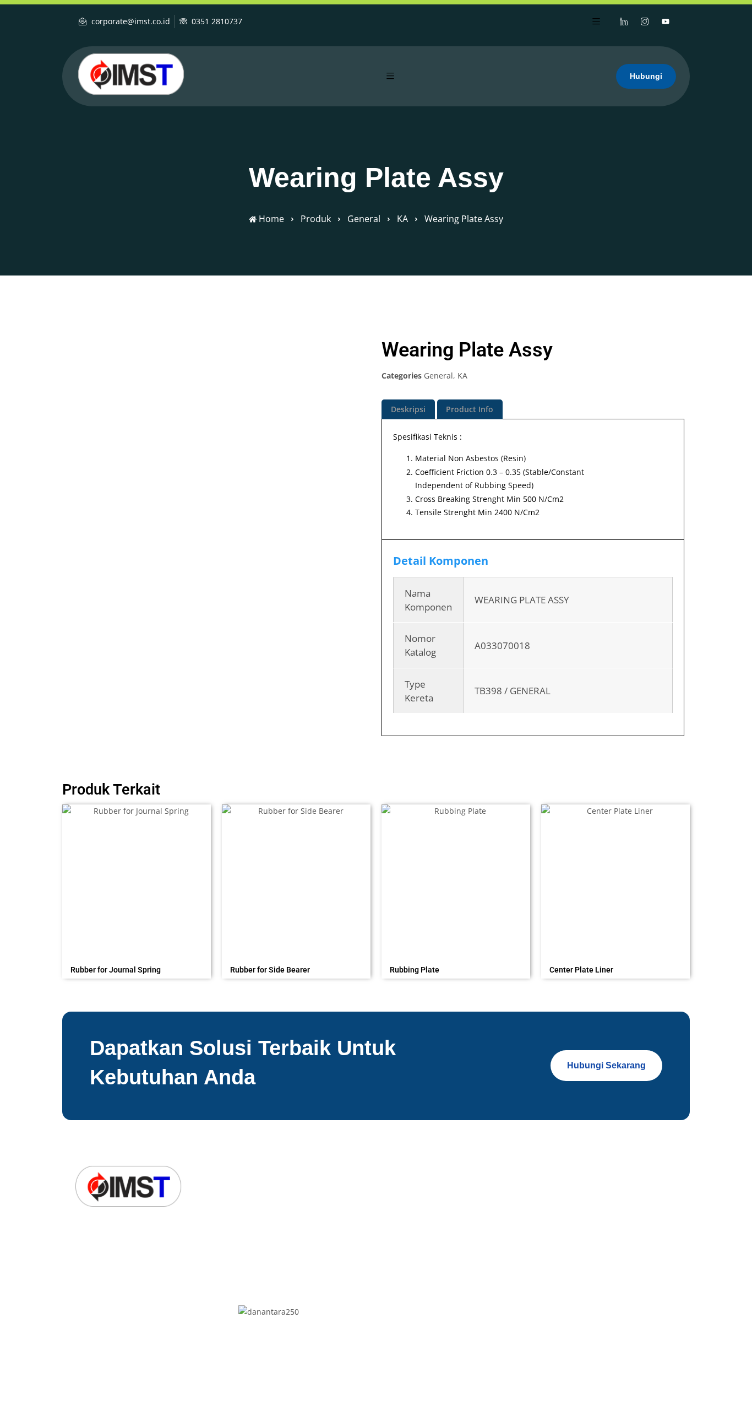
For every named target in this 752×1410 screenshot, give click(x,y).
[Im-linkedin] (82, 1298)
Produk (316, 219)
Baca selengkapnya (136, 962)
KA (402, 219)
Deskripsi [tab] (408, 409)
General (363, 219)
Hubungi (646, 76)
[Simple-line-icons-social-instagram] (644, 21)
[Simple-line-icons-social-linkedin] (623, 21)
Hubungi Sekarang (606, 1065)
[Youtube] (665, 21)
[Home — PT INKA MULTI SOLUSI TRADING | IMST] (131, 74)
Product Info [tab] (469, 409)
